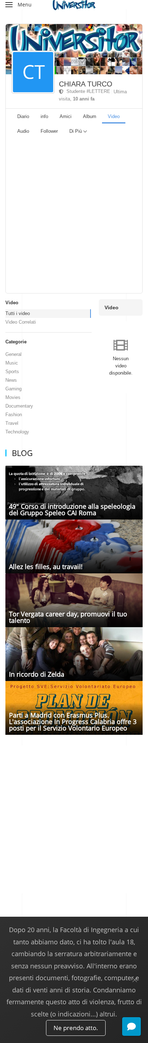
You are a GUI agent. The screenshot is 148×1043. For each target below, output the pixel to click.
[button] (18, 4)
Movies (12, 397)
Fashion (13, 414)
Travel (11, 423)
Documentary (19, 406)
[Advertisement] (74, 216)
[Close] (134, 979)
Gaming (13, 388)
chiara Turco (85, 84)
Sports (12, 371)
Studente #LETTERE (87, 91)
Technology (17, 431)
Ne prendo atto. (76, 1028)
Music (11, 363)
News (11, 380)
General (13, 354)
